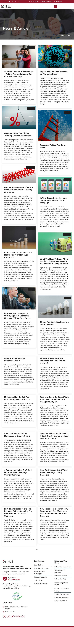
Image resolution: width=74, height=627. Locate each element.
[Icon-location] (19, 1)
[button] (55, 6)
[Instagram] (12, 1)
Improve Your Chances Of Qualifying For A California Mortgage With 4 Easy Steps (17, 315)
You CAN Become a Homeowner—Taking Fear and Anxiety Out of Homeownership (18, 74)
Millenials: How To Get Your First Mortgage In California (17, 398)
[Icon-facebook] (3, 1)
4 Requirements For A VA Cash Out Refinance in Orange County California (18, 472)
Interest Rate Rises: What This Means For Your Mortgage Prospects (18, 254)
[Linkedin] (15, 1)
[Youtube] (9, 1)
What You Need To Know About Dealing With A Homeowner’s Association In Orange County (54, 261)
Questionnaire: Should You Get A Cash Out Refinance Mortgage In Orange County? (54, 435)
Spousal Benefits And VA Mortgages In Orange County (17, 434)
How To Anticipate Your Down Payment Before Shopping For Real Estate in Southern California (18, 512)
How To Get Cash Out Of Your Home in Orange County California (53, 472)
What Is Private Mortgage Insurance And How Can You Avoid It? (53, 360)
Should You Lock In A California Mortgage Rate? (54, 323)
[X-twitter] (6, 1)
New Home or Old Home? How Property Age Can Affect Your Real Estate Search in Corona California (54, 512)
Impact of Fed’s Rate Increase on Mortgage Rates (53, 73)
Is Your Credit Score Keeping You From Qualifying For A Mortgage (53, 200)
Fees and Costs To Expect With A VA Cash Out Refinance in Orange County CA (54, 399)
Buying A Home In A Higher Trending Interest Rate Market (18, 134)
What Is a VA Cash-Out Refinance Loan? (14, 359)
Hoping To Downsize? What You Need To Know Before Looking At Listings (18, 189)
